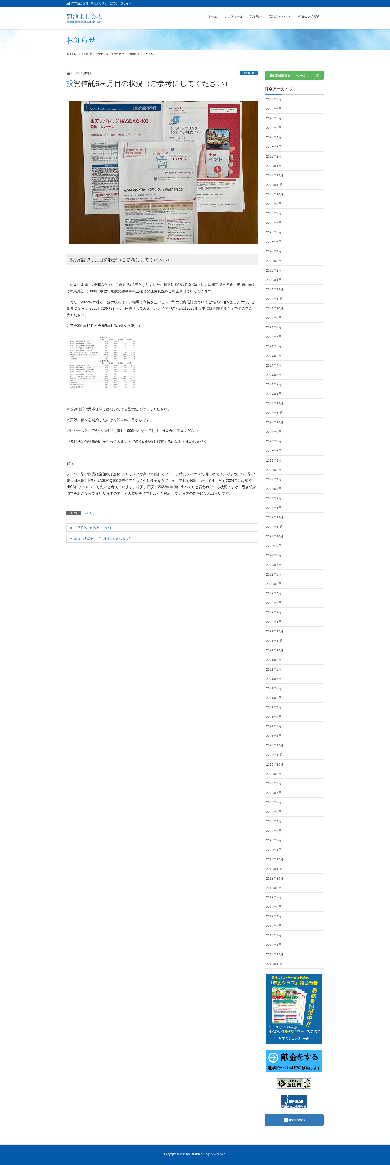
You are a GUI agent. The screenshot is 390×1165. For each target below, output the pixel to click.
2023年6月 (273, 460)
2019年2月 (273, 935)
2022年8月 (273, 555)
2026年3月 (273, 147)
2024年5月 (273, 356)
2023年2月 (273, 498)
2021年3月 (273, 717)
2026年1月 (273, 166)
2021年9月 (273, 660)
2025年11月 (274, 185)
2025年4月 (273, 251)
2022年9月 (273, 546)
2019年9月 (273, 888)
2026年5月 (273, 128)
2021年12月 (274, 631)
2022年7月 (273, 565)
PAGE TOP (377, 1126)
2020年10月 (274, 764)
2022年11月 (274, 527)
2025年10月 (274, 194)
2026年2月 (273, 156)
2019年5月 (273, 907)
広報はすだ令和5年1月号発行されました (103, 538)
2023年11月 (274, 413)
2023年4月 (273, 479)
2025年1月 (273, 280)
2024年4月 (273, 365)
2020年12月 (274, 745)
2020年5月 (273, 812)
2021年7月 (273, 679)
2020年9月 (273, 774)
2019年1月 (273, 945)
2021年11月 (274, 641)
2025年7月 (273, 223)
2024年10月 (274, 308)
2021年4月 (273, 707)
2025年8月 (273, 213)
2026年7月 (273, 109)
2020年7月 (273, 793)
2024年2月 (273, 384)
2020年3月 (273, 831)
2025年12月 (274, 175)
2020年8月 (273, 783)
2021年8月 (273, 669)
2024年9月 (273, 318)
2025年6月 (273, 232)
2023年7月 (273, 451)
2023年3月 (273, 489)
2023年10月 (274, 422)
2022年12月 (274, 517)
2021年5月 (273, 698)
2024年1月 (273, 394)
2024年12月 (274, 289)
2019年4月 (273, 916)
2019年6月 (273, 897)
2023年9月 (273, 432)
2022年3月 (273, 603)
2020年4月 (273, 821)
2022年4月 (273, 593)
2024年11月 (274, 299)
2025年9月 (273, 204)
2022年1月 (273, 622)
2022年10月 (274, 536)
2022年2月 (273, 612)
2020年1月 (273, 850)
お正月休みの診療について (93, 527)
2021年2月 (273, 726)
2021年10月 (274, 650)
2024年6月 (273, 346)
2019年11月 (274, 869)
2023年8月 (273, 441)
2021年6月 (273, 688)
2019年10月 (274, 878)
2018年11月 (274, 964)
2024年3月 (273, 375)
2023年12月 (274, 403)
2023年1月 (273, 508)
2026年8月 (273, 99)
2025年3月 (273, 261)
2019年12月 (274, 859)
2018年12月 (274, 954)
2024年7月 (273, 337)
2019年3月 (273, 926)
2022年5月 (273, 584)
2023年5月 (273, 470)
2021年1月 (273, 736)
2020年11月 (274, 755)
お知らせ (249, 73)
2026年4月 (273, 137)
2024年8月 (273, 327)
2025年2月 (273, 270)
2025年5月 (273, 242)
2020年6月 (273, 802)
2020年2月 (273, 840)
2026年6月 (273, 118)
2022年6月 (273, 574)
